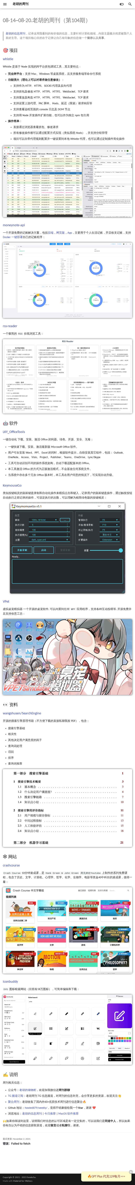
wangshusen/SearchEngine (22, 713)
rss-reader (10, 326)
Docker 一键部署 (13, 237)
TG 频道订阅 (15, 1096)
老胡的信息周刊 (15, 33)
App (70, 233)
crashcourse (11, 865)
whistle (8, 59)
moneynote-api (14, 225)
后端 (50, 233)
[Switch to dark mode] (121, 4)
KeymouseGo (12, 485)
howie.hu (31, 1177)
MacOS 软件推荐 (68, 1113)
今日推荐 (50, 1113)
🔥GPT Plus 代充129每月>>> (106, 1176)
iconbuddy (10, 982)
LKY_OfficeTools (14, 432)
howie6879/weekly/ (36, 1108)
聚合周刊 (13, 1102)
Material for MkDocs (22, 1181)
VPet (6, 601)
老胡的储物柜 (27, 1090)
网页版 (60, 233)
